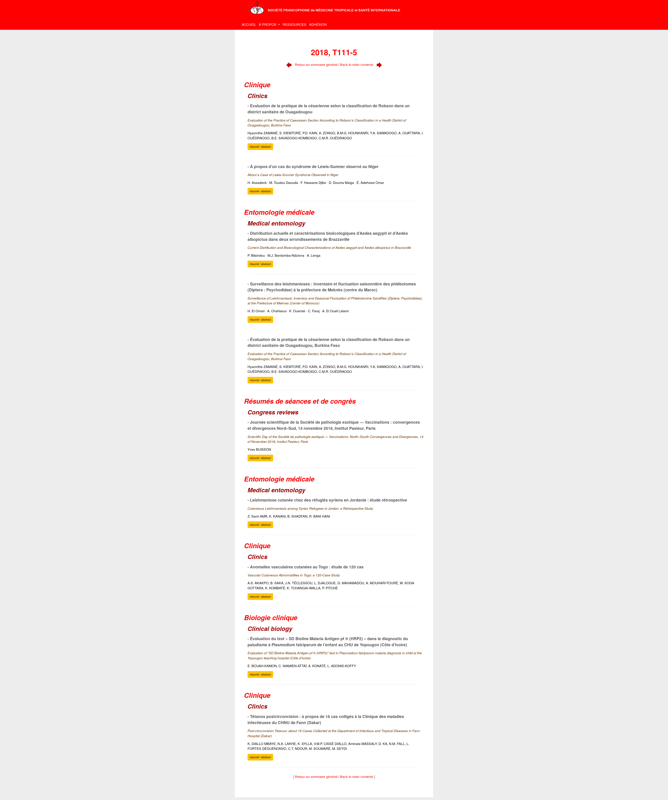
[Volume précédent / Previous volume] (289, 64)
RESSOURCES (294, 24)
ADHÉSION (318, 24)
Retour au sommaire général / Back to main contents (334, 65)
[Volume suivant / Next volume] (379, 64)
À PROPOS (268, 24)
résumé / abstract (260, 147)
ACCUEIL (249, 24)
